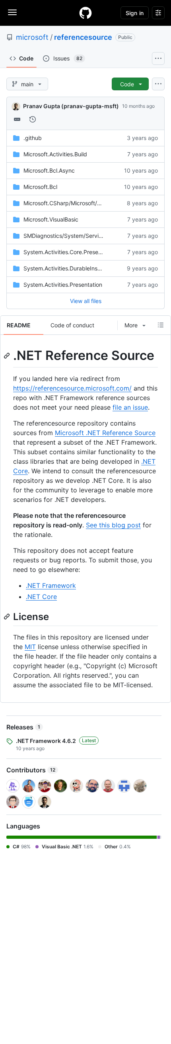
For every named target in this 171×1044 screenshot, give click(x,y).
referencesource (83, 37)
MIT (30, 647)
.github (32, 137)
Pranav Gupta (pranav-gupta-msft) (71, 106)
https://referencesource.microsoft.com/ (72, 388)
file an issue (130, 407)
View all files (85, 300)
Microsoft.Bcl (40, 186)
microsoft (32, 37)
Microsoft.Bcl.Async (49, 170)
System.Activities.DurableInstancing (70, 268)
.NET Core (41, 597)
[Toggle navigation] (12, 12)
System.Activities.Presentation (62, 284)
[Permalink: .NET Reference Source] (7, 355)
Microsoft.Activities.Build (55, 154)
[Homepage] (85, 12)
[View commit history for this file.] (32, 119)
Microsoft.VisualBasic (50, 219)
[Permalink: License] (7, 616)
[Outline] (160, 325)
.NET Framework (51, 585)
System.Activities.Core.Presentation (69, 252)
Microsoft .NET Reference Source (105, 433)
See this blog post (113, 525)
